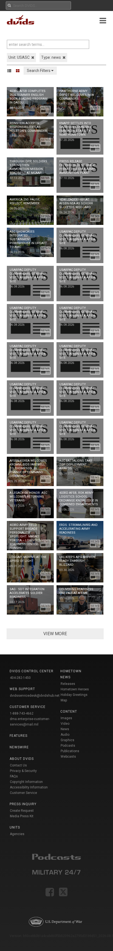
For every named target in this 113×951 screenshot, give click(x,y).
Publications (70, 751)
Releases (68, 684)
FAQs (14, 776)
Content (68, 711)
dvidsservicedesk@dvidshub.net (35, 696)
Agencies (17, 834)
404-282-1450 (20, 678)
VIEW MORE (55, 633)
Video (65, 724)
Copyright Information (26, 782)
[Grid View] (19, 70)
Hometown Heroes (75, 689)
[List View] (11, 70)
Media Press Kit (21, 816)
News (65, 729)
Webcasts (68, 756)
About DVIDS (22, 759)
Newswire (19, 747)
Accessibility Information (29, 787)
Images (66, 718)
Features (18, 736)
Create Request (22, 811)
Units (15, 827)
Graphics (67, 740)
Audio (65, 735)
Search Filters (39, 70)
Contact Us (18, 765)
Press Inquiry (23, 804)
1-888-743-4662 (21, 713)
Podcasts (68, 746)
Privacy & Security (23, 771)
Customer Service (23, 793)
